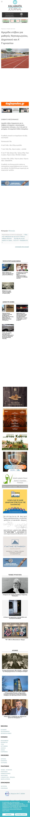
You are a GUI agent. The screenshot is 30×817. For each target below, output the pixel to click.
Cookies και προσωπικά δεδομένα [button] (12, 809)
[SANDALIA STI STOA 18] (15, 397)
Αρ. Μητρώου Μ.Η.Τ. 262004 (17, 793)
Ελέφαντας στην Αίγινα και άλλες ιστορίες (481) (6, 292)
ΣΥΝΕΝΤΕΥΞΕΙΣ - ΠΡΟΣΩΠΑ (8, 777)
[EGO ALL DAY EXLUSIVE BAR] (15, 15)
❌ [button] (29, 802)
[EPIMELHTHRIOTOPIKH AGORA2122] (15, 184)
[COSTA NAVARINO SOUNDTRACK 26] (15, 421)
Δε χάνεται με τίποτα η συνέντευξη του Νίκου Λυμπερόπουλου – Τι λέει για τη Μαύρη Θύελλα (22, 275)
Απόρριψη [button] (8, 814)
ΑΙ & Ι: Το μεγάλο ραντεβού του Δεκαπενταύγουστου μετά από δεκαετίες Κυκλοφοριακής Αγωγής (8, 335)
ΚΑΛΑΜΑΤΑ (3, 729)
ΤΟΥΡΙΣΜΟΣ (4, 762)
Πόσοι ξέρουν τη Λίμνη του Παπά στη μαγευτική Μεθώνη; (7, 273)
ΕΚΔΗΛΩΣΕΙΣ (4, 771)
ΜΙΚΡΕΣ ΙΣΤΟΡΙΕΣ (5, 779)
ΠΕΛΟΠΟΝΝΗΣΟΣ (5, 731)
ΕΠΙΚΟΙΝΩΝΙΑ (4, 788)
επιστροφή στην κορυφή (22, 246)
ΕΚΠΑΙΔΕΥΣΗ (4, 742)
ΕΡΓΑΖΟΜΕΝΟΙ (4, 740)
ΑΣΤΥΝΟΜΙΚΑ (4, 746)
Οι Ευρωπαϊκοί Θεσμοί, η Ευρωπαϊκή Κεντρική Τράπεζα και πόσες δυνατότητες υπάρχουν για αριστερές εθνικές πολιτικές (15, 694)
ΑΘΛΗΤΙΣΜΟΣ (4, 775)
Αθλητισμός (11, 231)
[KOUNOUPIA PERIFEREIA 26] (15, 462)
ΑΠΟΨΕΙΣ (3, 748)
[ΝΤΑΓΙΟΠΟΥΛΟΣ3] (15, 104)
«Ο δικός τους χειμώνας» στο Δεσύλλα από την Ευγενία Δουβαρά (15, 618)
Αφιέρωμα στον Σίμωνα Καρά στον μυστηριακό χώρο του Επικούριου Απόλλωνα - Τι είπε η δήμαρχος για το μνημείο (21, 317)
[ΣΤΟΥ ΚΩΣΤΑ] (15, 442)
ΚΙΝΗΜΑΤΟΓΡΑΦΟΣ (5, 773)
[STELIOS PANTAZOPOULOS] (15, 525)
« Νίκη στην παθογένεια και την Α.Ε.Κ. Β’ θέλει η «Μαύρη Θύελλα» (14, 236)
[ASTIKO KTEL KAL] (15, 502)
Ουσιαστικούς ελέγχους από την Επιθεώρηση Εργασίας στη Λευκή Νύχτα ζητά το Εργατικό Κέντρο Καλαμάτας (7, 317)
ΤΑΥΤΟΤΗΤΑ (4, 786)
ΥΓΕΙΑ (2, 744)
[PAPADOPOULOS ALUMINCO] (15, 111)
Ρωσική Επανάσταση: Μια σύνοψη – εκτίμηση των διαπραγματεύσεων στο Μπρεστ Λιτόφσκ (15, 671)
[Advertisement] (15, 85)
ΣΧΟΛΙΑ (3, 750)
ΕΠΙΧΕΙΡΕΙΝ (4, 760)
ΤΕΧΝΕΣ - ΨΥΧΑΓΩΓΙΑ (6, 769)
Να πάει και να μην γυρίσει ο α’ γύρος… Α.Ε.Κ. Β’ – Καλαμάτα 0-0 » (15, 240)
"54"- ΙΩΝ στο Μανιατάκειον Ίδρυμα (15, 639)
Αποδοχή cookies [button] (21, 814)
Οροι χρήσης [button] (6, 810)
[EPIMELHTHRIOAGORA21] (15, 563)
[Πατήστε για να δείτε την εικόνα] (15, 58)
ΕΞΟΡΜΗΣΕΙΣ (4, 751)
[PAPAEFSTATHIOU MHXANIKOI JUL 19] (15, 547)
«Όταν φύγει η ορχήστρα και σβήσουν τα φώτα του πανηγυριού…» (15, 717)
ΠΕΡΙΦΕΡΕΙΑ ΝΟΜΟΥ (6, 733)
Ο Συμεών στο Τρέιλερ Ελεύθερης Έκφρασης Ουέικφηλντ (15, 595)
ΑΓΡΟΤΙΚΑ (3, 759)
